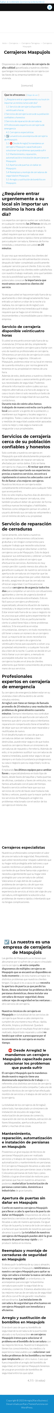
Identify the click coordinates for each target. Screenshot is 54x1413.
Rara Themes (29, 1404)
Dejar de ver (32, 95)
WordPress (26, 1407)
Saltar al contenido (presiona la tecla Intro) (22, 1)
